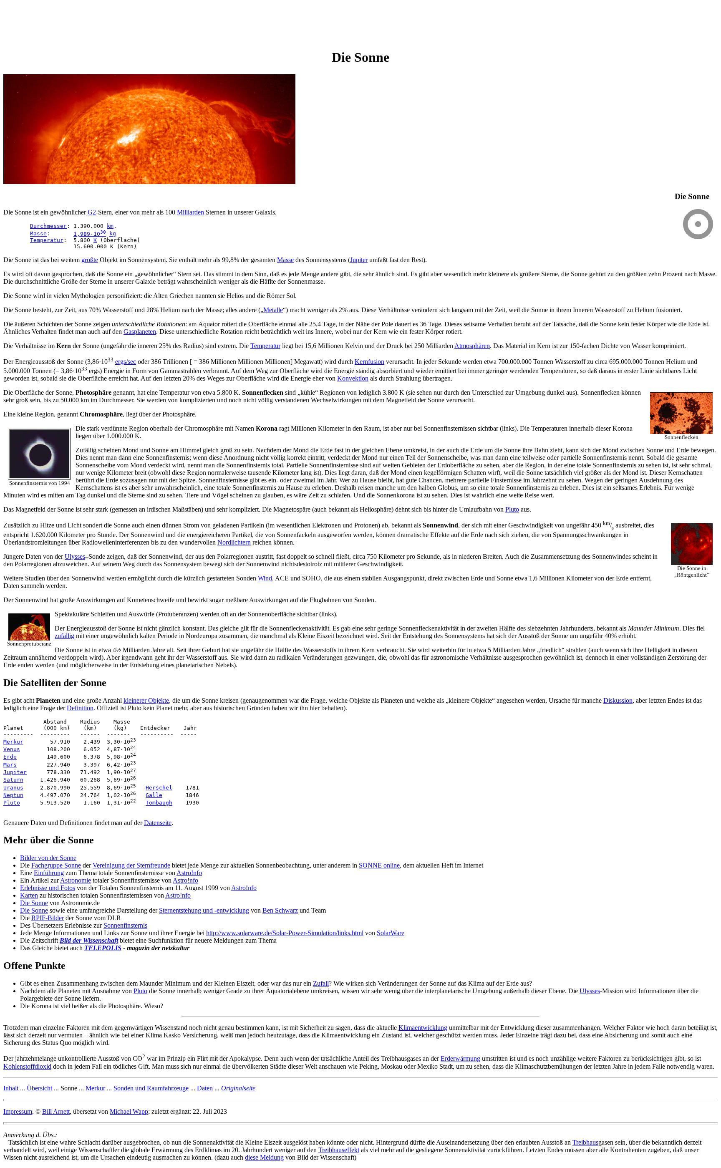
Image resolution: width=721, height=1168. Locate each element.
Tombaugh (159, 803)
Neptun (13, 795)
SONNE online (379, 865)
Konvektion (352, 378)
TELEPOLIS (102, 947)
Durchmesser (48, 226)
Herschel (159, 788)
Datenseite (157, 822)
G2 (92, 212)
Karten (29, 895)
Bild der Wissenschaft (89, 940)
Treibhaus (585, 1142)
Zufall (321, 983)
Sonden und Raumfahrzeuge (151, 1088)
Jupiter (359, 259)
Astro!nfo (189, 872)
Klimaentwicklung (422, 1027)
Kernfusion (369, 361)
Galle (154, 795)
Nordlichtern (234, 542)
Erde (10, 757)
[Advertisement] (155, 22)
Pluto (512, 509)
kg (112, 234)
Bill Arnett (56, 1111)
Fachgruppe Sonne (56, 865)
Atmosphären (472, 345)
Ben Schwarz (280, 910)
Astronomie (75, 880)
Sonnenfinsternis (125, 925)
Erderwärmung (460, 1058)
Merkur (13, 742)
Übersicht (39, 1088)
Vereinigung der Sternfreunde (131, 865)
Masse (38, 234)
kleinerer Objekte (146, 700)
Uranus (13, 788)
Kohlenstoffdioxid (27, 1066)
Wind (265, 578)
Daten (205, 1088)
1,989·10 (89, 234)
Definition (80, 707)
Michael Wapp (129, 1111)
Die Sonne (34, 902)
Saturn (13, 780)
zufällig (64, 635)
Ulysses (75, 556)
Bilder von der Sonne (48, 857)
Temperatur (46, 240)
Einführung (49, 872)
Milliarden (190, 212)
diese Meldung (264, 1157)
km (110, 226)
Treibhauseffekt (338, 1149)
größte (89, 259)
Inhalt (10, 1088)
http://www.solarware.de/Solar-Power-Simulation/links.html (284, 932)
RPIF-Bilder (47, 917)
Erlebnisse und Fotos (47, 887)
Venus (11, 749)
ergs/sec (125, 361)
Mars (10, 765)
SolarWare (390, 932)
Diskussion (618, 700)
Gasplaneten (140, 331)
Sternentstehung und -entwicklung (204, 910)
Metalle (273, 309)
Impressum (17, 1111)
